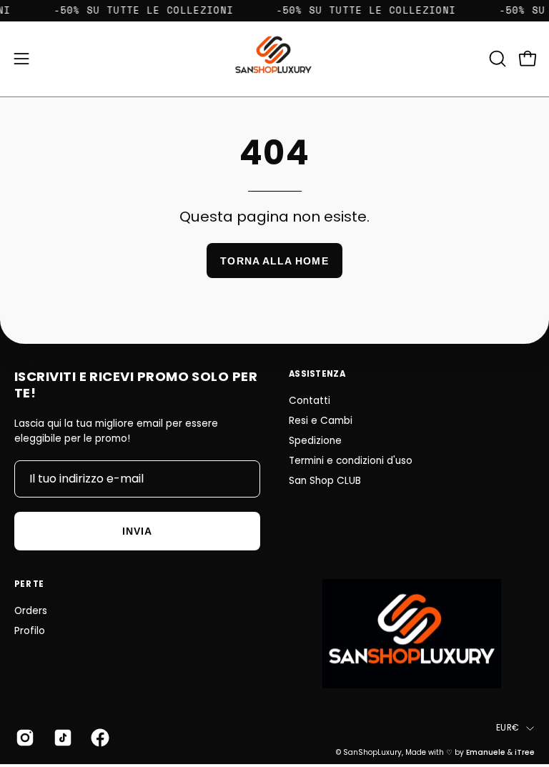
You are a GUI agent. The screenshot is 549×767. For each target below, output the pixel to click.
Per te (29, 584)
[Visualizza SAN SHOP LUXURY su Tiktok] (61, 737)
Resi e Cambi (320, 420)
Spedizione (315, 440)
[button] (496, 59)
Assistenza (317, 374)
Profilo (29, 631)
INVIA (137, 531)
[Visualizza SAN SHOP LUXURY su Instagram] (24, 737)
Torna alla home (274, 261)
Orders (30, 611)
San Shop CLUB (325, 481)
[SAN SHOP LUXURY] (274, 59)
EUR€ (507, 727)
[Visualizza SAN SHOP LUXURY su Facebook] (99, 737)
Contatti (309, 400)
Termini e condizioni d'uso (350, 460)
